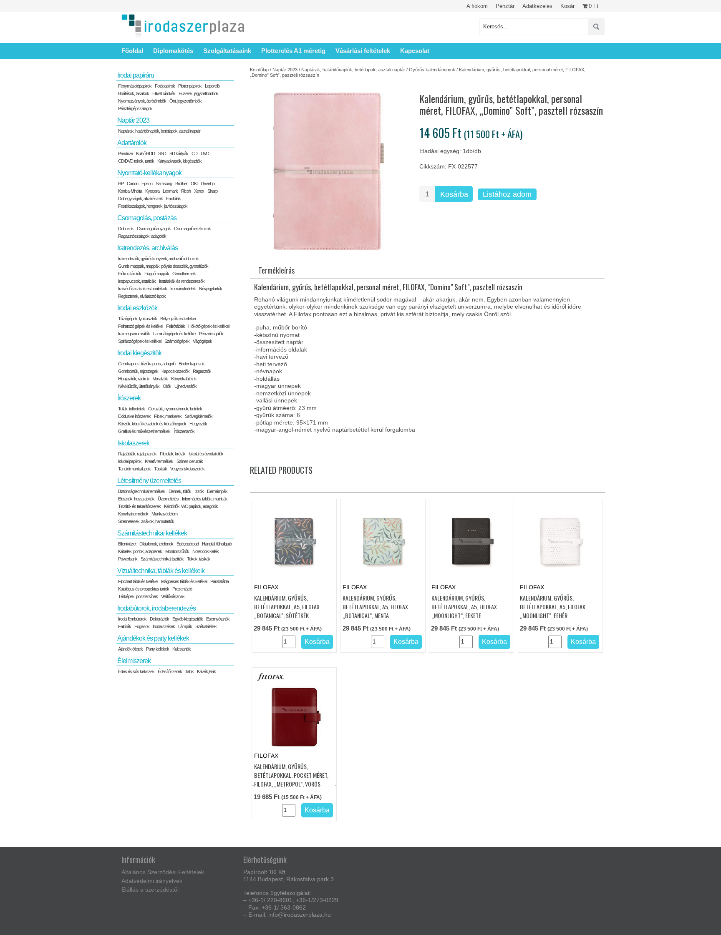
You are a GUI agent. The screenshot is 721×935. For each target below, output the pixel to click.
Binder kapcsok (191, 363)
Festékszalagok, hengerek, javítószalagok (152, 206)
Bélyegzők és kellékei (177, 318)
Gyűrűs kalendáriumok (432, 69)
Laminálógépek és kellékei (174, 333)
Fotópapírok (165, 85)
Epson (146, 183)
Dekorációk (159, 618)
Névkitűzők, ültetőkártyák (138, 386)
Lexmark (170, 191)
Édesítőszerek (170, 671)
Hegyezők (198, 423)
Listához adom (507, 194)
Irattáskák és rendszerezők (181, 281)
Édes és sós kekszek (136, 671)
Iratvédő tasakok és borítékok (142, 288)
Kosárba (454, 194)
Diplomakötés (173, 50)
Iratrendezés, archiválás (147, 247)
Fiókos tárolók (129, 273)
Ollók (167, 386)
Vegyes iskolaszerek (187, 468)
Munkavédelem (164, 513)
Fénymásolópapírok (134, 85)
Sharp (212, 191)
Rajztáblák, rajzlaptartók (137, 453)
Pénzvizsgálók (211, 333)
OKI (194, 183)
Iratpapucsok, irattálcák (137, 281)
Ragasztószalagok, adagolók (142, 236)
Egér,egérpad (187, 543)
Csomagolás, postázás (146, 217)
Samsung (164, 183)
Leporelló (212, 85)
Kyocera (152, 191)
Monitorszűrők (177, 551)
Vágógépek (202, 341)
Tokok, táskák (198, 558)
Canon (132, 183)
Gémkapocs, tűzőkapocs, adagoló (146, 363)
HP (121, 183)
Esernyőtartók (217, 618)
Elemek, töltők (180, 491)
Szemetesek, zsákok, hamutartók (146, 521)
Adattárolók (131, 142)
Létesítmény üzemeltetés (149, 480)
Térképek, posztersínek (138, 596)
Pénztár (505, 6)
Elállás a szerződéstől (150, 889)
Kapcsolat (414, 50)
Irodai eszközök (137, 308)
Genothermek (184, 273)
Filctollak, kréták (172, 453)
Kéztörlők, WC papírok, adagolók (191, 506)
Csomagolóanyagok (154, 228)
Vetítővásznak (172, 596)
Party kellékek (157, 648)
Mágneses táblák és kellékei (184, 581)
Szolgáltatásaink (227, 50)
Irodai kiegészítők (139, 353)
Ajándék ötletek (130, 648)
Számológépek (176, 341)
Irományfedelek (183, 288)
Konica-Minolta (130, 191)
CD (194, 153)
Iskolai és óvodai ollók (206, 453)
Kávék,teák (206, 671)
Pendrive (125, 153)
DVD (205, 153)
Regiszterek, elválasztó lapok (142, 296)
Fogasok (141, 626)
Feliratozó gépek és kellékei (140, 326)
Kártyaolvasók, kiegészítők (179, 160)
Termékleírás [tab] (276, 270)
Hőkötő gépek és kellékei (208, 326)
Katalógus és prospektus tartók (143, 588)
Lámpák (185, 626)
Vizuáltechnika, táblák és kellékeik (160, 570)
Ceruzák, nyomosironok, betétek (175, 408)
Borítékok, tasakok (133, 93)
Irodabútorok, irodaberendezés (156, 608)
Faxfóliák (173, 198)
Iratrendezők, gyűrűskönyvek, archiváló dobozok (158, 258)
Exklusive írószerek (134, 416)
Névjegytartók (210, 288)
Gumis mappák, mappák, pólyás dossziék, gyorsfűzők (163, 266)
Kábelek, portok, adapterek (140, 551)
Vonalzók (160, 378)
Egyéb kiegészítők (187, 618)
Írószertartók (184, 431)
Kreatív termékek (159, 461)
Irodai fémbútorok (132, 618)
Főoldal (132, 50)
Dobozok (126, 228)
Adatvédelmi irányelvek (151, 880)
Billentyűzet (127, 543)
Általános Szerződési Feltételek (162, 872)
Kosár (567, 6)
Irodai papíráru (135, 75)
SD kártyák (178, 153)
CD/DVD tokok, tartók (136, 160)
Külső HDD (145, 153)
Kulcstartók (181, 648)
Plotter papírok (190, 85)
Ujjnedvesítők (185, 386)
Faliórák (124, 626)
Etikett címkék (163, 93)
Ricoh (186, 191)
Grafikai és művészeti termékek (144, 431)
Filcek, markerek (168, 416)
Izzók (199, 491)
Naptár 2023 (284, 69)
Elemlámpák (217, 491)
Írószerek (129, 398)
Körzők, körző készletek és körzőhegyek (152, 423)
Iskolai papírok (129, 461)
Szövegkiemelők (198, 416)
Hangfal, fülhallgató (217, 543)
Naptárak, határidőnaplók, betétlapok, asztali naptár (353, 69)
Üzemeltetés (168, 498)
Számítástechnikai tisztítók (162, 558)
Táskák (160, 468)
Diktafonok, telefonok (156, 543)
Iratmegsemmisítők (134, 333)
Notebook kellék (205, 551)
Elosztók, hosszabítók (136, 498)
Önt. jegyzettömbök (185, 100)
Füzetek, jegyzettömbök (198, 93)
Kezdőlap (259, 69)
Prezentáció (182, 588)
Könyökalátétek (184, 378)
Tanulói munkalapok (134, 468)
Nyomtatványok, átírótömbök (142, 100)
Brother (181, 183)
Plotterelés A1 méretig (293, 50)
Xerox (199, 191)
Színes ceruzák (189, 461)
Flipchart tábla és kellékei (138, 581)
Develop (207, 183)
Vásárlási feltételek (362, 50)
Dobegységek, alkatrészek (140, 198)
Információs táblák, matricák (204, 498)
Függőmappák (156, 273)
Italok (189, 671)
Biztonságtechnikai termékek (141, 491)
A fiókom (477, 6)
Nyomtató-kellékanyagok (149, 172)
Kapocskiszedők (175, 371)
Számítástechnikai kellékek (152, 533)
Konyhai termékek (133, 513)
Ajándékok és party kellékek (153, 638)
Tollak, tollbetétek (131, 408)
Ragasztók (202, 371)
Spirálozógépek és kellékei (139, 341)
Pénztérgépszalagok (135, 108)
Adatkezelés (537, 6)
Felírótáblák (175, 326)
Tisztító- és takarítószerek (139, 506)
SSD (162, 153)
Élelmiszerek (134, 660)
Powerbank (127, 558)
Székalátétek (206, 626)
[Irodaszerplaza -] (183, 26)
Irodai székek (164, 626)
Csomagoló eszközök (192, 228)
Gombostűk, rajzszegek (138, 371)
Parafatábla (219, 581)
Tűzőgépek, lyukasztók (137, 318)
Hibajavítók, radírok (133, 378)
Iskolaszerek (133, 443)
